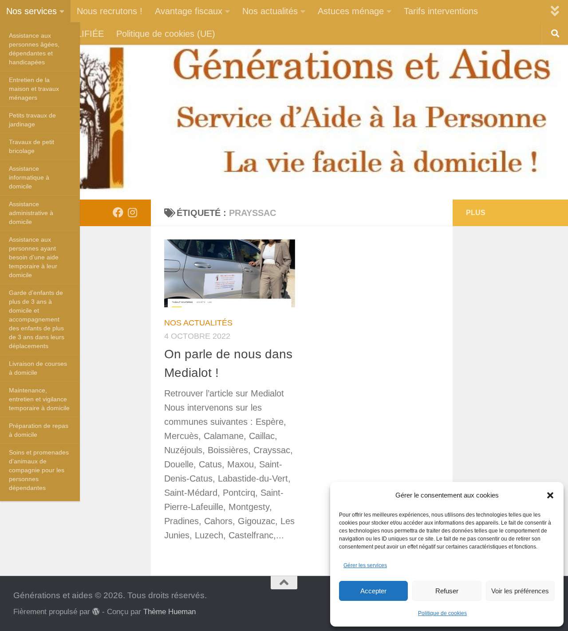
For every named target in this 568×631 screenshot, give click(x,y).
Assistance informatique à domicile (29, 177)
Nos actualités (270, 11)
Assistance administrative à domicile (31, 212)
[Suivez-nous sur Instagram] (132, 212)
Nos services (31, 11)
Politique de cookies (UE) (165, 34)
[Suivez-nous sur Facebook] (118, 212)
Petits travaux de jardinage (32, 120)
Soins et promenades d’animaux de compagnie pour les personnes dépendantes (39, 470)
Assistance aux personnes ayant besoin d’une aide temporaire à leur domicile (34, 257)
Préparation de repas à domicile (38, 430)
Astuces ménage (351, 11)
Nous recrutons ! (109, 11)
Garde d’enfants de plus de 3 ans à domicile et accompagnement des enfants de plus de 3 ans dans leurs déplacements (36, 319)
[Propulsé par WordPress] (96, 611)
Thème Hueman (169, 611)
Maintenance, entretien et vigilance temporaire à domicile (39, 399)
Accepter (373, 591)
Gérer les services (365, 565)
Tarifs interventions (441, 11)
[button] (550, 495)
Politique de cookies (442, 613)
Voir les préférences (520, 591)
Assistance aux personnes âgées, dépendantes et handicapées (34, 49)
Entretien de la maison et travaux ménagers (34, 88)
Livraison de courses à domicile (38, 368)
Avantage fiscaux (188, 11)
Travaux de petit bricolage (31, 146)
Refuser (446, 591)
